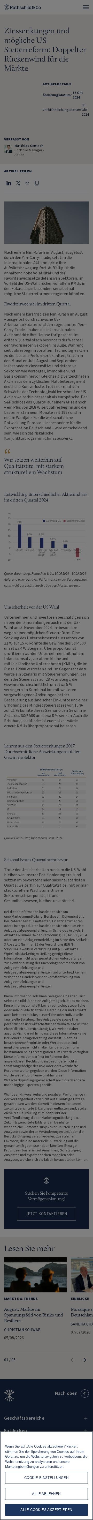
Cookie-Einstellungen (46, 1478)
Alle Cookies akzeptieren (46, 1510)
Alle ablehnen (46, 1494)
